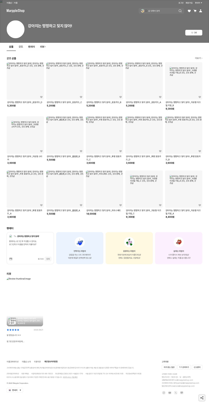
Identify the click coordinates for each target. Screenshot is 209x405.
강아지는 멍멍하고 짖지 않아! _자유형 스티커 (24, 158)
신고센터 (197, 367)
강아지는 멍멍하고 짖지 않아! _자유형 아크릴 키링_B (183, 104)
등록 (48, 259)
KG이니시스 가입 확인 (70, 377)
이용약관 (37, 362)
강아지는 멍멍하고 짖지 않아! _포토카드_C (64, 102)
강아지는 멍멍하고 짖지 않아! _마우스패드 (103, 210)
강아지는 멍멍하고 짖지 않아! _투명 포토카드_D (143, 158)
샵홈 (11, 46)
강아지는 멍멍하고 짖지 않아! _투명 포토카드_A (24, 212)
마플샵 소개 (26, 362)
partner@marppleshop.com (188, 383)
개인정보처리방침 (51, 361)
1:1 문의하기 (184, 367)
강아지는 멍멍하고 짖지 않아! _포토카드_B (103, 102)
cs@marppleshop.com (184, 380)
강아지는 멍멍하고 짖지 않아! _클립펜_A (63, 210)
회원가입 (189, 3)
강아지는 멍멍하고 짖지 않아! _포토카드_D (24, 102)
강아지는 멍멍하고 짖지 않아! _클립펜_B (63, 156)
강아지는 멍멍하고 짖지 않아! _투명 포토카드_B (183, 158)
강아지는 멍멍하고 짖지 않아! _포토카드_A (143, 102)
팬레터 (31, 46)
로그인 (180, 3)
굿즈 (21, 46)
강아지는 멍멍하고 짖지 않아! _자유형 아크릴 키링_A (183, 212)
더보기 (198, 58)
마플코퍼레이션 (12, 362)
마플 (15, 3)
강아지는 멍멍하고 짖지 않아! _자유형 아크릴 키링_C (143, 212)
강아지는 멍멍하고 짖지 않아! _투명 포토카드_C (103, 158)
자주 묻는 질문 (169, 367)
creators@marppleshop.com (182, 386)
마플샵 (9, 3)
